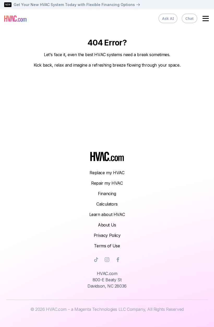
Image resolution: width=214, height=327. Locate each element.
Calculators (107, 204)
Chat (189, 18)
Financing (107, 193)
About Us (107, 224)
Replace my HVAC (107, 172)
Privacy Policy (107, 235)
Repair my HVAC (107, 183)
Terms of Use (107, 245)
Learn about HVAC (107, 214)
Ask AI (168, 18)
